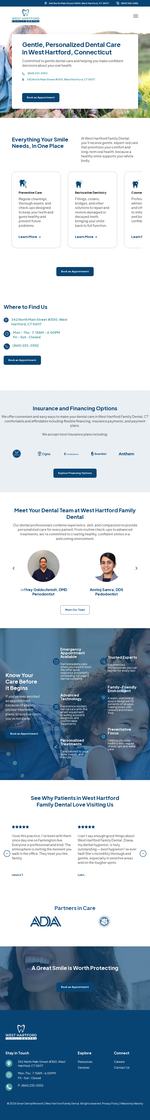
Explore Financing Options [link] (75, 473)
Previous (14, 568)
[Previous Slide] (7, 853)
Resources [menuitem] (85, 1062)
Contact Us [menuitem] (122, 1067)
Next (136, 568)
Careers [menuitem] (119, 1062)
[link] (25, 15)
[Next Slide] (143, 853)
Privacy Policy (110, 1103)
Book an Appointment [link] (41, 97)
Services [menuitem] (83, 1067)
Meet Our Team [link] (75, 609)
